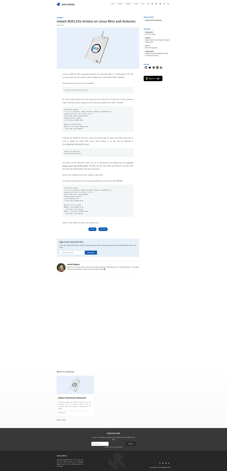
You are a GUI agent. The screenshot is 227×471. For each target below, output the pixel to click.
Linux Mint (103, 229)
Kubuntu (60, 18)
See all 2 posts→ (62, 420)
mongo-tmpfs (149, 51)
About (143, 4)
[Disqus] (98, 296)
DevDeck (148, 38)
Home (113, 4)
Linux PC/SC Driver (80, 166)
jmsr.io (147, 45)
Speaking (128, 4)
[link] (148, 4)
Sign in (120, 447)
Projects (120, 4)
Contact (136, 4)
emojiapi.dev (149, 32)
